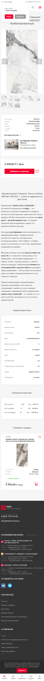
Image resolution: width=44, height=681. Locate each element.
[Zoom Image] (22, 61)
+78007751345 (26, 549)
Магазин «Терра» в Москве (15, 565)
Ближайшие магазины (12, 535)
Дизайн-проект (7, 613)
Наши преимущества (9, 647)
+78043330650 (15, 561)
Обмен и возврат (8, 605)
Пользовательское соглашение (14, 617)
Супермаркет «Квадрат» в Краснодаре (20, 554)
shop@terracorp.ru (10, 521)
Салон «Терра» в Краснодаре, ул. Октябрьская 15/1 (18, 542)
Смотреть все (32, 535)
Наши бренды (7, 644)
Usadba (36, 469)
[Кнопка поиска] (33, 7)
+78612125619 (14, 549)
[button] (39, 677)
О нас (3, 636)
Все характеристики (12, 135)
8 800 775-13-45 (9, 516)
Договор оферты (8, 651)
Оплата (4, 601)
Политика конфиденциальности (14, 640)
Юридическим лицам (10, 621)
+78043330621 (14, 574)
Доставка (5, 609)
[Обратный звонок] (41, 2)
